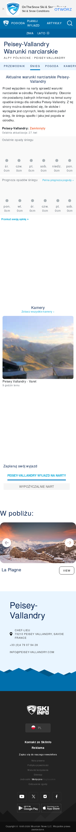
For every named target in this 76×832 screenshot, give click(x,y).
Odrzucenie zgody (37, 784)
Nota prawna (38, 760)
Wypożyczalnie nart (36, 486)
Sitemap (38, 774)
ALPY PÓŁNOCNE (17, 57)
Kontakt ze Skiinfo (38, 742)
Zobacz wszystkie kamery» (38, 311)
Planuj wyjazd (33, 23)
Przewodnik (14, 66)
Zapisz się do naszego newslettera (38, 754)
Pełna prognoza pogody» (58, 180)
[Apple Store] (51, 807)
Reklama (38, 748)
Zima (29, 33)
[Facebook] (56, 796)
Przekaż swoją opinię (13, 219)
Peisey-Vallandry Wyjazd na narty (36, 475)
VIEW (66, 570)
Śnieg (35, 66)
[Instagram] (45, 796)
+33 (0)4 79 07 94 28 (24, 645)
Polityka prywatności (37, 765)
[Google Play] (28, 807)
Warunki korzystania (37, 770)
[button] (69, 23)
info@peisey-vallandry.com (32, 652)
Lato (41, 33)
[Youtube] (21, 796)
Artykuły (54, 23)
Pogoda (18, 23)
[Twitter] (33, 796)
